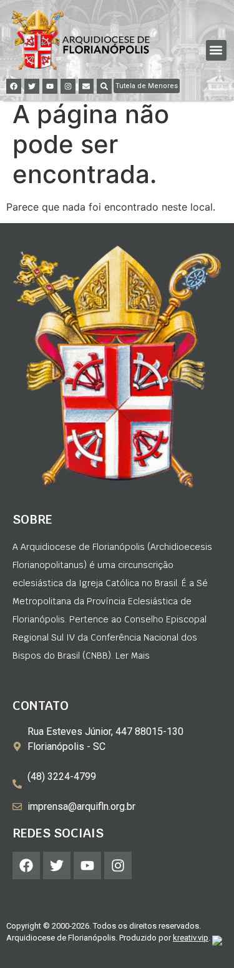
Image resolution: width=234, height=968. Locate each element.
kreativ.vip (190, 937)
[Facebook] (13, 86)
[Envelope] (86, 86)
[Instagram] (68, 86)
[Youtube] (49, 86)
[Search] (104, 86)
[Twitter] (31, 86)
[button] (216, 50)
